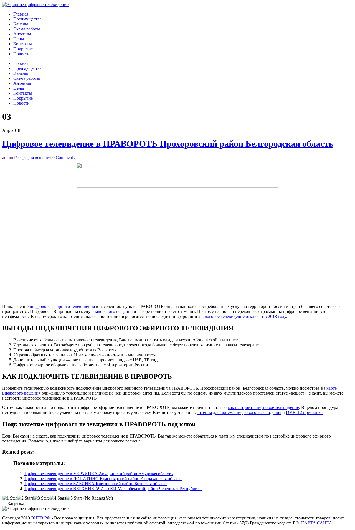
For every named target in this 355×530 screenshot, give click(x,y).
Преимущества (27, 19)
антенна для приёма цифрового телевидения (239, 412)
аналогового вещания (112, 311)
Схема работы (26, 29)
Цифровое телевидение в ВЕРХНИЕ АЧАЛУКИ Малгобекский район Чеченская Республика (113, 488)
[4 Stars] (58, 498)
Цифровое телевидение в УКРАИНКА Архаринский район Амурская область (98, 473)
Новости (21, 54)
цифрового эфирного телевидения (62, 306)
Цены (18, 39)
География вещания (32, 157)
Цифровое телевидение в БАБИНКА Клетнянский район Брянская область (95, 483)
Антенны (22, 34)
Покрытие (23, 49)
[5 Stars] (74, 498)
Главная (20, 14)
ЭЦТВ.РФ (40, 518)
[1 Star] (9, 498)
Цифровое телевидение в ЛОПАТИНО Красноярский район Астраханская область (103, 478)
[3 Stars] (41, 498)
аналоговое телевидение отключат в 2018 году (242, 316)
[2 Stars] (25, 498)
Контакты (22, 44)
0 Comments (63, 157)
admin (8, 157)
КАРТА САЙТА (316, 523)
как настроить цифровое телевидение (263, 407)
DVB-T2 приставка (304, 412)
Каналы (20, 24)
